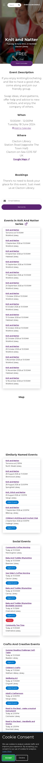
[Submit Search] (19, 5)
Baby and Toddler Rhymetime (19, 588)
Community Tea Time (15, 625)
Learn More (7, 751)
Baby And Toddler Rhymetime (19, 558)
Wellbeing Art (12, 678)
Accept (8, 758)
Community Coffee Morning (18, 547)
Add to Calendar (22, 128)
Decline (22, 758)
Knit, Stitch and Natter (15, 492)
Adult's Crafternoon (14, 693)
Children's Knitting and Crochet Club (22, 518)
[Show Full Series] (26, 224)
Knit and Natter (12, 230)
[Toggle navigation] (3, 4)
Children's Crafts (13, 668)
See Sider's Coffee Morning (18, 573)
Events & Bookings (32, 5)
